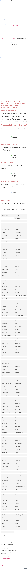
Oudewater (4, 437)
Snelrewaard (5, 466)
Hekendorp (4, 329)
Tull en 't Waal (5, 489)
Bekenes (17, 246)
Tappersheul (18, 480)
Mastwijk (17, 395)
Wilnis (3, 517)
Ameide (3, 232)
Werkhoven (17, 506)
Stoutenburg (18, 477)
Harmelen (17, 320)
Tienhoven (4, 486)
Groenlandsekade (19, 315)
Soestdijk (17, 469)
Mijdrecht (17, 400)
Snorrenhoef (18, 466)
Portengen (17, 449)
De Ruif (3, 283)
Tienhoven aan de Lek (20, 486)
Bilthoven (4, 252)
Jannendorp (18, 346)
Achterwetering (18, 224)
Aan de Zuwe (5, 215)
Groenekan (4, 315)
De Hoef (4, 281)
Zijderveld (4, 529)
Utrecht (3, 492)
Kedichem (4, 352)
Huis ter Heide (5, 343)
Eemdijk (17, 298)
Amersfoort (4, 235)
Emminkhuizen (18, 303)
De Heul (17, 278)
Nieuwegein (18, 412)
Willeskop (4, 515)
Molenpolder (5, 406)
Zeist (3, 523)
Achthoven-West (19, 226)
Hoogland (17, 338)
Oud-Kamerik (18, 429)
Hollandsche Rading (6, 335)
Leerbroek (17, 372)
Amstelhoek (18, 235)
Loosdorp (4, 386)
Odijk (16, 423)
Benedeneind (5, 249)
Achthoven (4, 226)
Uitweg (16, 489)
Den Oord (17, 286)
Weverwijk (17, 509)
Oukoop (17, 437)
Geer (16, 306)
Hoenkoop (17, 332)
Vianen (16, 497)
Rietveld (4, 457)
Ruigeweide (18, 457)
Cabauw (17, 266)
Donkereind (18, 292)
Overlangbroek (18, 443)
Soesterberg (18, 472)
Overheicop (4, 443)
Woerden (17, 517)
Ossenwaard (18, 426)
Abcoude (17, 215)
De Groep (4, 278)
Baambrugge (5, 241)
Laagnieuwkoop (5, 363)
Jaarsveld (4, 346)
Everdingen (4, 306)
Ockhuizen (4, 423)
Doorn (3, 295)
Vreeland (17, 503)
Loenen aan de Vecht (7, 383)
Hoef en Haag (5, 332)
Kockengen (4, 355)
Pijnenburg (17, 446)
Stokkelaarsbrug (6, 477)
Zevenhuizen (18, 526)
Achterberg (17, 218)
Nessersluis (17, 409)
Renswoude (4, 455)
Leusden (4, 378)
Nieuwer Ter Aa (5, 415)
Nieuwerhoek (18, 415)
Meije (16, 398)
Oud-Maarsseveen (19, 432)
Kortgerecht (4, 358)
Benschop (17, 249)
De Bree (17, 275)
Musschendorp (5, 409)
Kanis (16, 349)
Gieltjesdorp (5, 312)
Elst (16, 301)
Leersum (17, 375)
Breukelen (17, 261)
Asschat (3, 238)
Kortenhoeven (18, 355)
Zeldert (16, 523)
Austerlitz (17, 238)
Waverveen (4, 506)
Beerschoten (5, 246)
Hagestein (4, 320)
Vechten (4, 495)
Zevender (4, 526)
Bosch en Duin (18, 255)
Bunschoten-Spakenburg (5, 267)
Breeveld (17, 258)
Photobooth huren (11, 38)
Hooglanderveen (6, 340)
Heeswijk (4, 326)
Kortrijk (16, 358)
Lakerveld (4, 369)
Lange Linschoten (6, 372)
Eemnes (3, 301)
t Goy (3, 532)
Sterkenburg (18, 475)
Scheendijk (17, 460)
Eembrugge (4, 298)
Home (3, 38)
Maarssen (17, 392)
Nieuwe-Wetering (6, 412)
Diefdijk (17, 289)
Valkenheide (18, 492)
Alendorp (17, 229)
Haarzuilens (18, 318)
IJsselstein (17, 343)
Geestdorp (4, 309)
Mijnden (3, 403)
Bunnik (16, 263)
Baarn (3, 243)
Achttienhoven (5, 229)
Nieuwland (17, 417)
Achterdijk (17, 221)
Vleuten (17, 500)
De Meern (17, 281)
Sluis (16, 463)
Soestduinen (5, 472)
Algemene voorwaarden (7, 565)
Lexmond (4, 380)
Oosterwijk (4, 426)
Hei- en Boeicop (19, 326)
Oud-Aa (3, 429)
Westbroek (4, 509)
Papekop (4, 446)
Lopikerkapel (5, 389)
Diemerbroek (5, 292)
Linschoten (17, 380)
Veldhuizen (4, 497)
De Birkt (4, 275)
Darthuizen (4, 272)
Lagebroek (17, 366)
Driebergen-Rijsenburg (20, 295)
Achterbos (4, 221)
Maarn (16, 389)
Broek (3, 263)
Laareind (17, 363)
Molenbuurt (18, 403)
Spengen (4, 475)
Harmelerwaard (5, 323)
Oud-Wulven (5, 435)
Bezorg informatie (5, 558)
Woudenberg (5, 520)
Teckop (3, 483)
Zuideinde (17, 529)
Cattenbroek (5, 269)
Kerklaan (17, 352)
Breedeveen (4, 258)
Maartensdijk (5, 395)
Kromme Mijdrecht (6, 360)
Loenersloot (18, 383)
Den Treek (4, 289)
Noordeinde (18, 420)
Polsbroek (4, 449)
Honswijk (17, 335)
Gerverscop (18, 309)
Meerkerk (4, 398)
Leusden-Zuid (18, 378)
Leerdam (4, 375)
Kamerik (4, 349)
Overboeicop (18, 440)
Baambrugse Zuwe (19, 241)
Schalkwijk (4, 460)
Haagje (3, 318)
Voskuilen (4, 503)
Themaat (17, 483)
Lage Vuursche (5, 366)
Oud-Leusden (5, 432)
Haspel (16, 323)
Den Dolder (4, 286)
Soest (3, 469)
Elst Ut (3, 303)
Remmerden (18, 452)
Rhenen (16, 455)
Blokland (4, 255)
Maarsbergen (5, 392)
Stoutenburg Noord (6, 480)
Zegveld (17, 520)
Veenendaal (18, 495)
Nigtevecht (4, 420)
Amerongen (18, 232)
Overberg (4, 440)
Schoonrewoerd (5, 463)
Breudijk (4, 261)
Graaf (16, 312)
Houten (16, 340)
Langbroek (17, 369)
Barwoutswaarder (19, 243)
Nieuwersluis (5, 417)
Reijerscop (4, 452)
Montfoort (17, 406)
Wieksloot (4, 512)
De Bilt (16, 272)
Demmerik (17, 283)
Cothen (16, 269)
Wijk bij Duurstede (19, 512)
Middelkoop (4, 400)
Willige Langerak (19, 515)
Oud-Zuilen (17, 435)
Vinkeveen (4, 500)
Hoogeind (4, 338)
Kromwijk (17, 360)
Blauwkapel (17, 252)
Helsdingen (17, 329)
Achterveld (4, 224)
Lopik (16, 386)
